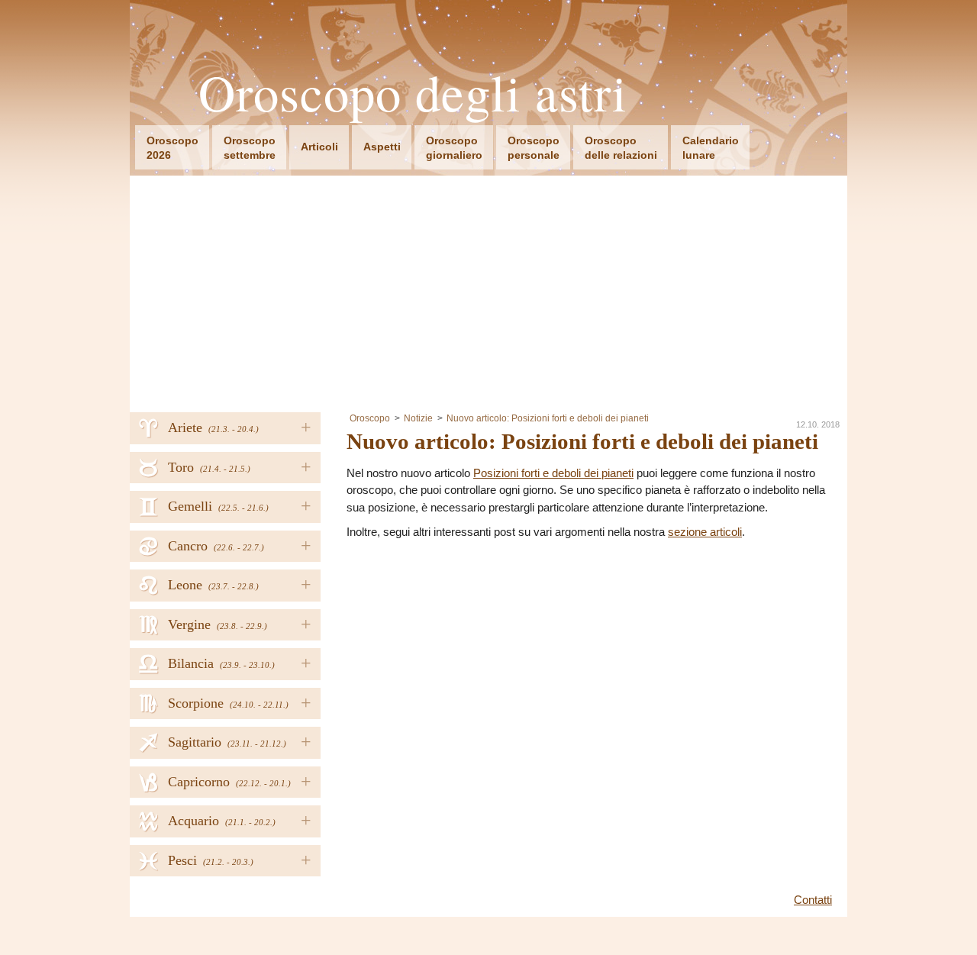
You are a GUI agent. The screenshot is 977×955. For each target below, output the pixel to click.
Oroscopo (370, 418)
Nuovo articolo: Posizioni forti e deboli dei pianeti (548, 418)
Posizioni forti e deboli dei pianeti (553, 472)
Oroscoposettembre (250, 147)
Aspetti (382, 146)
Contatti (813, 899)
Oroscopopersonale (533, 147)
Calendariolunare (710, 147)
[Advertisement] (488, 290)
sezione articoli (705, 531)
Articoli (319, 146)
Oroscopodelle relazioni (621, 147)
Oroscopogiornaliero (454, 147)
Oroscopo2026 (172, 147)
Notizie (418, 418)
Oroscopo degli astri (412, 93)
